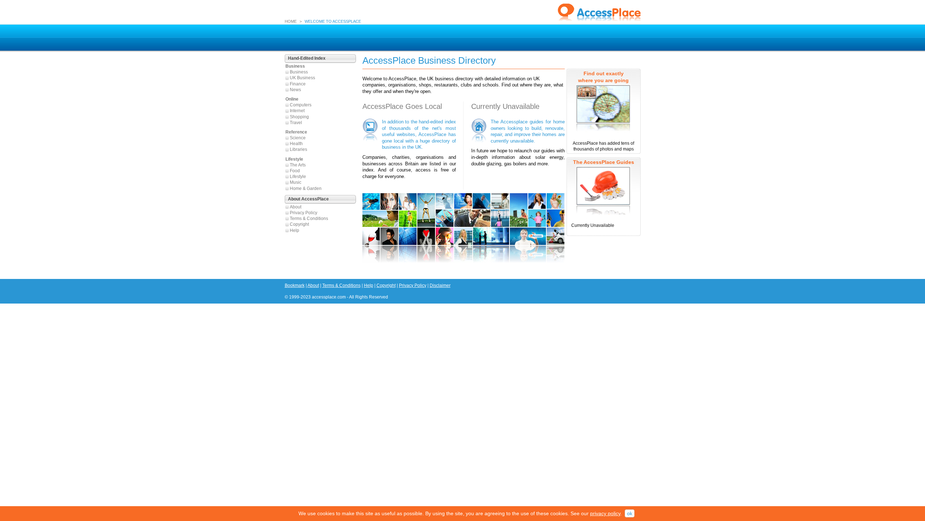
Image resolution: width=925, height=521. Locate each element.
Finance (298, 83)
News (295, 89)
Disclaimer (440, 285)
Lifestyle (298, 176)
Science (298, 137)
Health (296, 143)
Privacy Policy (303, 212)
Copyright (299, 224)
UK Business (302, 77)
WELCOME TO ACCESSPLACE (333, 21)
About (295, 206)
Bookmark (295, 285)
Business (299, 72)
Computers (300, 104)
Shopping (299, 116)
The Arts (298, 165)
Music (295, 182)
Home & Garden (306, 188)
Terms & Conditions (309, 218)
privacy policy (605, 513)
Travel (296, 122)
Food (295, 170)
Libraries (298, 149)
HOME (291, 21)
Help (294, 230)
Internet (297, 110)
